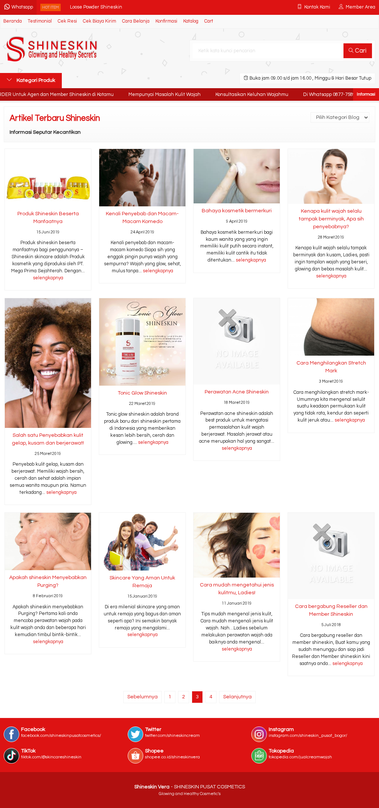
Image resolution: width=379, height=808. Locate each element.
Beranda (12, 21)
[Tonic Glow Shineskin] (142, 342)
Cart (208, 21)
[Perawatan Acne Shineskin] (237, 341)
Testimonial (40, 21)
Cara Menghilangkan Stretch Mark (331, 366)
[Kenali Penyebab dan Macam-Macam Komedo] (142, 177)
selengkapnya (48, 278)
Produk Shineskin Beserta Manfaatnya (48, 217)
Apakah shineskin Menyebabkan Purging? (48, 581)
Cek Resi (67, 21)
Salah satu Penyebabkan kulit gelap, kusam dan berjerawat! (48, 439)
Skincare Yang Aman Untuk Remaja (142, 581)
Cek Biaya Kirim (99, 21)
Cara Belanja (136, 21)
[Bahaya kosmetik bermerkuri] (237, 176)
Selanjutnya (237, 696)
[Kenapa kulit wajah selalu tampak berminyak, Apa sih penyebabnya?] (331, 176)
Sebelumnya (142, 696)
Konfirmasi (166, 21)
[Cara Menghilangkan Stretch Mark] (331, 326)
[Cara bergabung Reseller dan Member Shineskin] (331, 555)
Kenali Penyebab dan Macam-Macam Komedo (142, 217)
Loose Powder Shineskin (96, 7)
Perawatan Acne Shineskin (237, 392)
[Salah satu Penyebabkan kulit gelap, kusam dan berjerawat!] (48, 362)
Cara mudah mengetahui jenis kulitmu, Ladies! (237, 588)
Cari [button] (359, 50)
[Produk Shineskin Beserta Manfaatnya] (48, 177)
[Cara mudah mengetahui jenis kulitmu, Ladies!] (237, 545)
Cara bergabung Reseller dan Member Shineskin (331, 610)
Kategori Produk (35, 80)
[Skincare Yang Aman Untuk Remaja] (142, 541)
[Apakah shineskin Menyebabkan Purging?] (48, 541)
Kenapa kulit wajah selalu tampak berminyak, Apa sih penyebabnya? (331, 219)
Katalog (190, 21)
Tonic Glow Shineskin (142, 393)
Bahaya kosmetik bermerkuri (237, 210)
